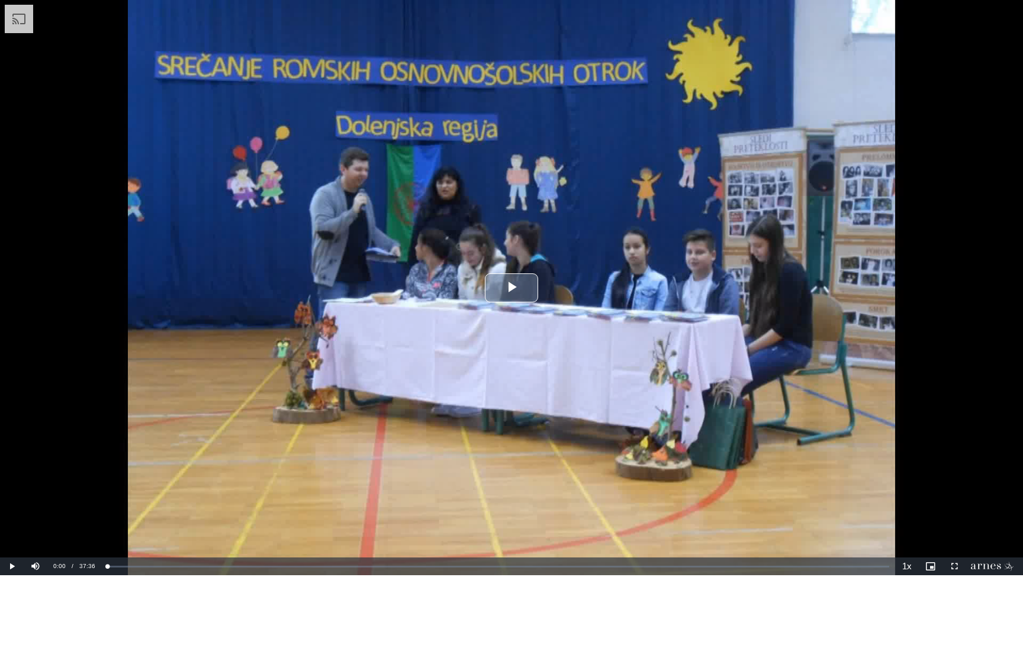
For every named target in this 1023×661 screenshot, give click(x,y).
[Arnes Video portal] (994, 566)
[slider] (498, 567)
